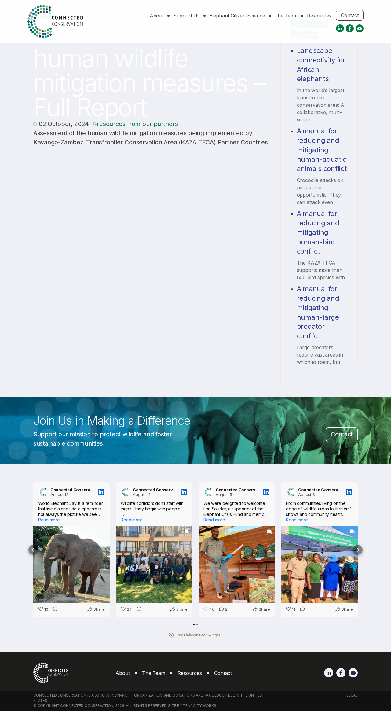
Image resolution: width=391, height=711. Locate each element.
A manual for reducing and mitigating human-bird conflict (318, 232)
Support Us (186, 16)
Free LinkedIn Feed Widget (198, 635)
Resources (319, 16)
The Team (286, 16)
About (157, 16)
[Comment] (53, 609)
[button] (33, 550)
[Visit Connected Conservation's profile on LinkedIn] (43, 492)
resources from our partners (137, 124)
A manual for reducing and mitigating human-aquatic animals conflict (322, 149)
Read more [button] (49, 519)
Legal (352, 695)
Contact (350, 15)
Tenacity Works (199, 705)
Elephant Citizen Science (237, 16)
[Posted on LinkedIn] (101, 492)
